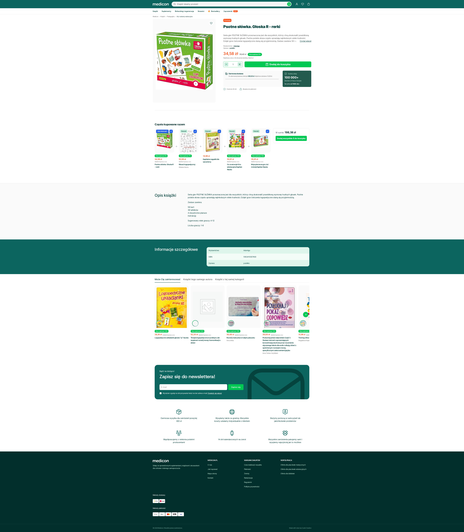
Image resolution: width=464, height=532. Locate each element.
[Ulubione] (302, 4)
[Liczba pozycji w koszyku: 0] (308, 4)
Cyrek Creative (306, 528)
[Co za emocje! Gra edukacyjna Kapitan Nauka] (237, 140)
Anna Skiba (230, 340)
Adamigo (237, 46)
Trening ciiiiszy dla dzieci (308, 338)
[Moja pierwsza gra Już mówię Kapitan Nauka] (261, 140)
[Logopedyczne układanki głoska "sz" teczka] (172, 308)
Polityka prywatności (251, 487)
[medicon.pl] (161, 4)
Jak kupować (213, 469)
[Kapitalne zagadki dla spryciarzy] (213, 141)
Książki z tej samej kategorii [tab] (229, 279)
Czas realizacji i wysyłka (253, 465)
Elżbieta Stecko (184, 167)
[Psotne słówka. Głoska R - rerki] (164, 140)
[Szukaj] (289, 4)
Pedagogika (170, 16)
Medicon (155, 16)
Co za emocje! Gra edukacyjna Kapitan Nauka (234, 166)
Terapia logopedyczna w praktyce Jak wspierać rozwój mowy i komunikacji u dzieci (206, 340)
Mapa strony (212, 473)
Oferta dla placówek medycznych (293, 465)
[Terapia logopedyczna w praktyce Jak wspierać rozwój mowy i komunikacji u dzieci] (208, 306)
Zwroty (246, 473)
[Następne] (305, 314)
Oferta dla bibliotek (288, 473)
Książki (162, 16)
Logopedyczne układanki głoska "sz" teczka (171, 338)
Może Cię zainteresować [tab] (167, 279)
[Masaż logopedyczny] (188, 141)
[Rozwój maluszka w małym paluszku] (243, 306)
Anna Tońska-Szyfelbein (270, 353)
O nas (210, 465)
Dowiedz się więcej (215, 393)
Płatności (247, 469)
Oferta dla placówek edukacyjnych (293, 469)
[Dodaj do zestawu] (171, 131)
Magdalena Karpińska (305, 340)
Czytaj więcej (305, 41)
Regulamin (248, 482)
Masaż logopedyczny (187, 164)
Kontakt (210, 478)
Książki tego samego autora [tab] (197, 279)
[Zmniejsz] (226, 64)
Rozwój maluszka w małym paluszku (241, 338)
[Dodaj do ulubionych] (211, 23)
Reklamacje (248, 478)
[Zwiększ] (240, 64)
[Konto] (296, 4)
